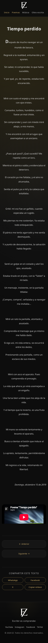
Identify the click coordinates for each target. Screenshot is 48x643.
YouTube (9, 627)
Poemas (16, 12)
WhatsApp (13, 580)
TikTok (40, 627)
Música (25, 12)
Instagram (19, 627)
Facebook (35, 580)
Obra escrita (38, 12)
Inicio (6, 12)
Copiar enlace (35, 587)
